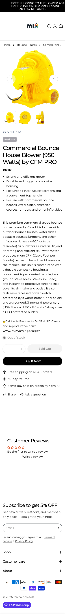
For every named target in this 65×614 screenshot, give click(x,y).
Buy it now (33, 361)
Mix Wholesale (24, 597)
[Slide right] (53, 79)
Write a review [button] (32, 456)
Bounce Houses (27, 44)
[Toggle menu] (4, 26)
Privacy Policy (24, 541)
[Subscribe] (58, 528)
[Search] (49, 26)
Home (6, 44)
